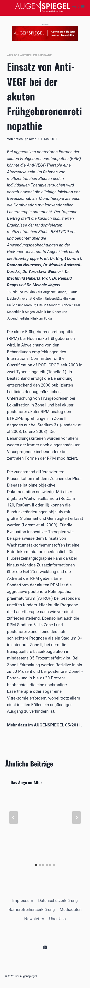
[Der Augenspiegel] (42, 6)
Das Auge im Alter (26, 782)
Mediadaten (70, 909)
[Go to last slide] (13, 817)
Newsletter (34, 918)
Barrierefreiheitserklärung (32, 909)
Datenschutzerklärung (58, 900)
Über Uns (57, 918)
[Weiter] (76, 817)
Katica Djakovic (25, 139)
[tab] (36, 865)
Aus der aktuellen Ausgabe (29, 55)
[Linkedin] (45, 947)
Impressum (22, 900)
